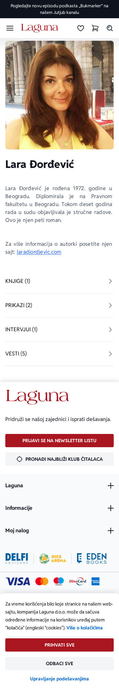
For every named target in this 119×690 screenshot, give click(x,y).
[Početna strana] (40, 28)
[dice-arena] (52, 558)
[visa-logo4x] (17, 581)
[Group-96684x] (91, 558)
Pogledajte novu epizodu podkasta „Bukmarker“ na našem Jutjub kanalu (59, 9)
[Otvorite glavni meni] (10, 28)
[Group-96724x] (77, 581)
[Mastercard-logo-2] (41, 581)
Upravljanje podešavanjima (59, 679)
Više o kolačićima (84, 628)
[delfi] (16, 558)
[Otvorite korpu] (95, 28)
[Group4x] (59, 581)
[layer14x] (95, 581)
